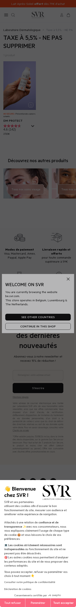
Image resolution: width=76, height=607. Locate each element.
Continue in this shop (38, 326)
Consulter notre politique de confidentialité (29, 581)
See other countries (38, 317)
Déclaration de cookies (17, 588)
